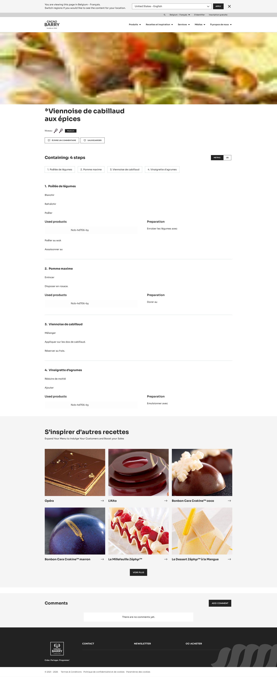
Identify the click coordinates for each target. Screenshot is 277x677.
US (227, 157)
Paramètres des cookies (138, 672)
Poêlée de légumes (61, 169)
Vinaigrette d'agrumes (163, 169)
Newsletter (142, 643)
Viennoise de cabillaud (126, 169)
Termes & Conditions (71, 672)
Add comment (220, 603)
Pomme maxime (92, 169)
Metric (217, 157)
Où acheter (194, 643)
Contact (88, 643)
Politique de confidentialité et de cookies (104, 672)
